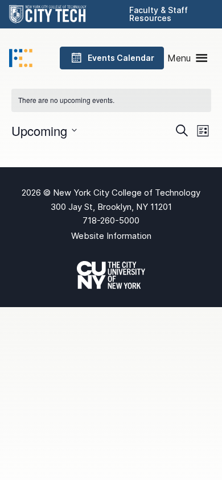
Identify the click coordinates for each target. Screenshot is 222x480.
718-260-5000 (111, 220)
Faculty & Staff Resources (158, 14)
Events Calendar (121, 58)
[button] (179, 58)
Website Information (111, 235)
